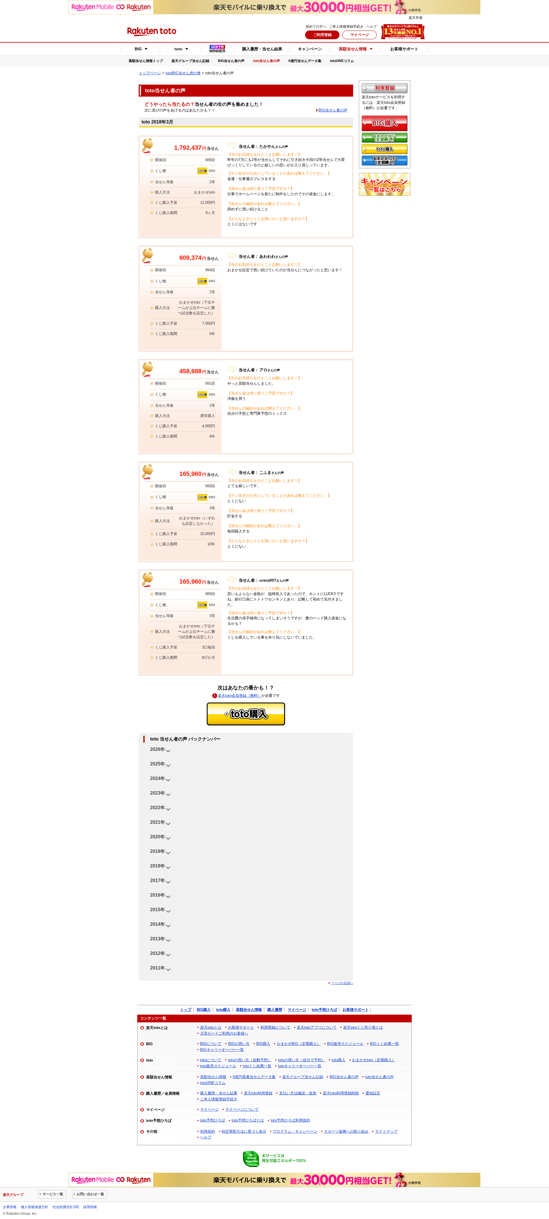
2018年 (157, 865)
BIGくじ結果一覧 (384, 1044)
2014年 (157, 924)
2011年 (157, 967)
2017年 (157, 880)
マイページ (359, 35)
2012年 (157, 953)
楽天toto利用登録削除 (341, 1093)
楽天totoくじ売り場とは (363, 1027)
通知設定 (372, 1093)
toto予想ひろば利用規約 (290, 1120)
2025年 (157, 763)
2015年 (157, 909)
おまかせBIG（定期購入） (299, 1044)
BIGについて (211, 1044)
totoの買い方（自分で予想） (301, 1060)
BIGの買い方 (239, 1044)
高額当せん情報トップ (146, 61)
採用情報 (90, 1207)
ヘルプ (371, 27)
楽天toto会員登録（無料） (239, 695)
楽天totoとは (210, 1027)
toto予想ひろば (324, 1009)
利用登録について (275, 1027)
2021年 (157, 822)
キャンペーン (310, 49)
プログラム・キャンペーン (295, 1131)
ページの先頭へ (342, 983)
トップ (185, 1009)
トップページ (150, 73)
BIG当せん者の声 (231, 61)
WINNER (217, 49)
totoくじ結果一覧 (257, 1066)
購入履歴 (274, 1009)
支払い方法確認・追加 (297, 1093)
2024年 (157, 778)
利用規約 (207, 1131)
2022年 (157, 807)
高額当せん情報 (249, 1009)
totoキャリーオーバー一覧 (299, 1066)
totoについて (210, 1060)
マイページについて (242, 1109)
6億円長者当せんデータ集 (254, 1077)
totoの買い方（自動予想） (249, 1060)
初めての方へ (316, 27)
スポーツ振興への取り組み (346, 1131)
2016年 (157, 895)
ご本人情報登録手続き (346, 27)
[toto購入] (246, 714)
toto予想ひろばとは (248, 1120)
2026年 (157, 749)
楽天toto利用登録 (258, 1093)
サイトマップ (386, 1131)
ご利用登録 (322, 35)
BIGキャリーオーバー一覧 (222, 1050)
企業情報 (10, 1207)
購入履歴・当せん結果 (262, 49)
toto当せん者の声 (266, 61)
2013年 (157, 938)
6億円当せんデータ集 (305, 61)
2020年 (157, 836)
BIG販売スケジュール (345, 1044)
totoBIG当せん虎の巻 (183, 73)
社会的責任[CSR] (66, 1207)
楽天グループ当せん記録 (190, 61)
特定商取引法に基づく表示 (244, 1131)
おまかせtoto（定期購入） (373, 1060)
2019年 (157, 851)
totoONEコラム (342, 61)
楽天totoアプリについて (317, 1027)
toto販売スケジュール (218, 1066)
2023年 (157, 793)
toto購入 (223, 1009)
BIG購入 (204, 1009)
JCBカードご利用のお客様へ (224, 1033)
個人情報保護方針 (34, 1207)
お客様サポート (404, 49)
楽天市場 (415, 18)
